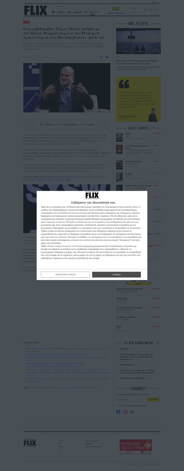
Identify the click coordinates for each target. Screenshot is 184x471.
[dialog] (92, 235)
